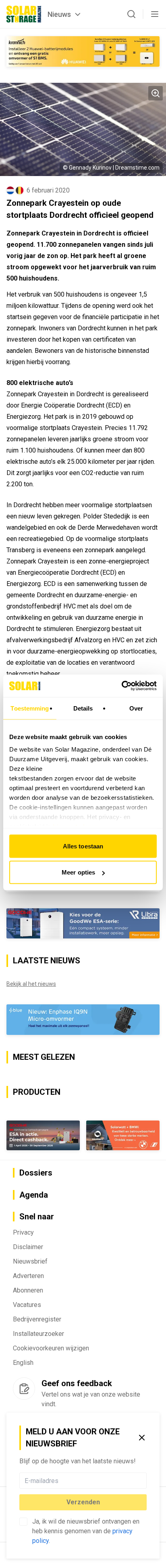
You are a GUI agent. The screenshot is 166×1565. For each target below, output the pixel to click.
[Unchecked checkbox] (23, 1522)
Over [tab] (136, 708)
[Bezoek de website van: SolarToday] (83, 51)
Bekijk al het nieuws (31, 984)
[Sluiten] (142, 1437)
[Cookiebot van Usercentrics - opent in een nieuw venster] (121, 686)
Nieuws (59, 14)
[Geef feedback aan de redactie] (24, 1388)
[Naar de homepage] (23, 14)
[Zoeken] (131, 14)
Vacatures (27, 1305)
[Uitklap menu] (155, 14)
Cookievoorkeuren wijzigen (51, 1348)
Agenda (33, 1195)
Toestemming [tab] (29, 708)
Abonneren (28, 1290)
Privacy (23, 1232)
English (23, 1362)
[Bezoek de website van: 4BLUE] (83, 1019)
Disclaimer (28, 1247)
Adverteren (28, 1276)
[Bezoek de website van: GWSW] (43, 1135)
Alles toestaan (83, 845)
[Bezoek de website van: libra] (83, 923)
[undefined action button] (144, 1481)
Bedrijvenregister (37, 1319)
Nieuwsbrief (30, 1261)
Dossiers (35, 1173)
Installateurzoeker (38, 1334)
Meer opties (78, 872)
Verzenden (83, 1502)
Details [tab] (83, 708)
